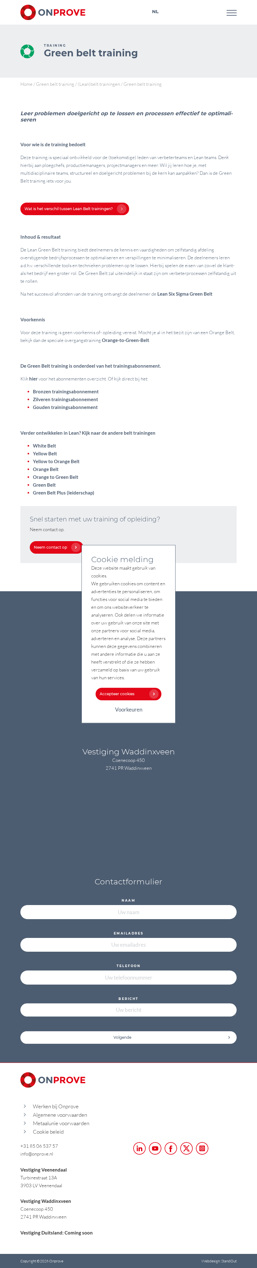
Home (26, 84)
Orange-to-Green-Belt (125, 340)
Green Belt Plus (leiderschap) (63, 492)
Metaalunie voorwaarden (61, 1123)
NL (155, 11)
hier (33, 378)
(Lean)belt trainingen (99, 84)
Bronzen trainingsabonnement (66, 391)
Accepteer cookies (117, 693)
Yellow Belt (45, 453)
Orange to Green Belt (55, 477)
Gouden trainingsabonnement (65, 407)
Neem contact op (50, 547)
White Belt (44, 445)
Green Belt (44, 485)
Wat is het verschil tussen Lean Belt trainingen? (68, 208)
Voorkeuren (128, 709)
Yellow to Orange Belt (56, 461)
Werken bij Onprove (56, 1106)
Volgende (122, 1037)
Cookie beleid (48, 1131)
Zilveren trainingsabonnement (65, 399)
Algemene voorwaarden (60, 1114)
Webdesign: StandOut (219, 1261)
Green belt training (55, 84)
